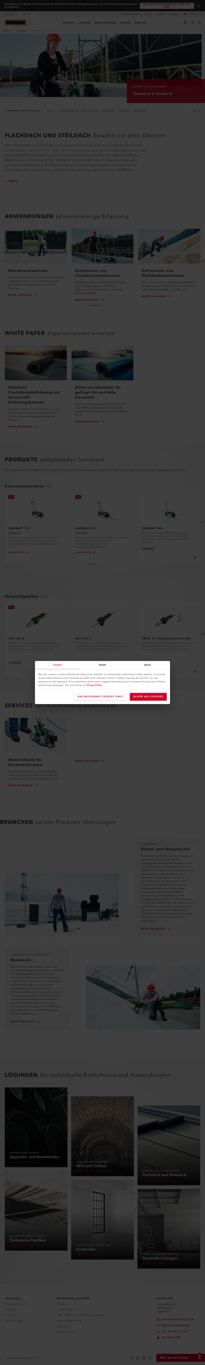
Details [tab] (102, 665)
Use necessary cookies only (100, 696)
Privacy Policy (94, 685)
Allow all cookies (148, 696)
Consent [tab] (57, 665)
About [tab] (147, 665)
